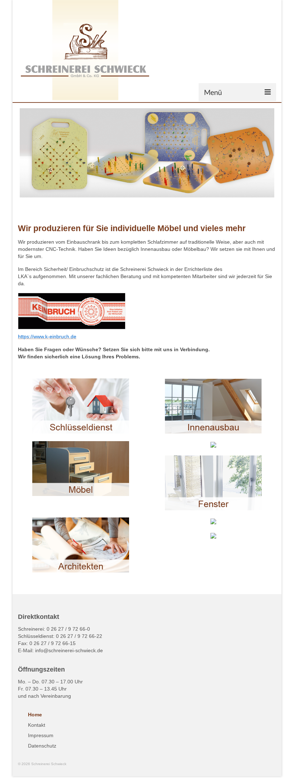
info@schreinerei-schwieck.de (69, 650)
